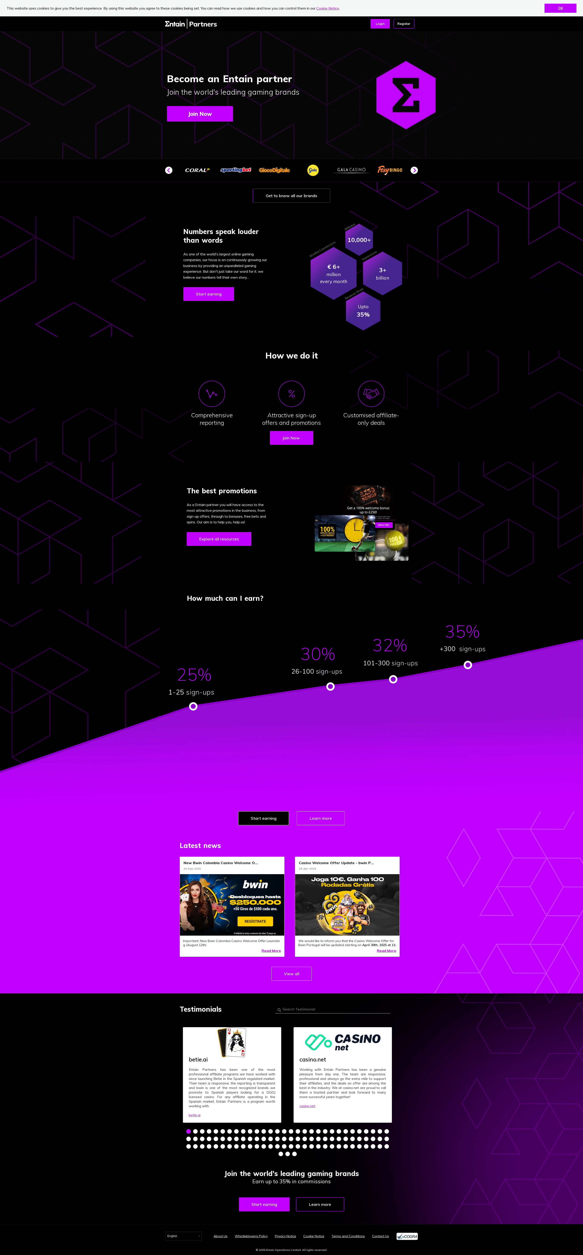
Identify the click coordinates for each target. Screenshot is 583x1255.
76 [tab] (291, 1146)
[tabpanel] (232, 1075)
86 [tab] (359, 1146)
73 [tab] (270, 1146)
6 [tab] (222, 1131)
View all (291, 973)
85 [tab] (352, 1146)
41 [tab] (257, 1139)
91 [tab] (281, 1154)
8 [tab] (236, 1131)
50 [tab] (318, 1139)
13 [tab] (270, 1131)
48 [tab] (304, 1139)
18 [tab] (304, 1131)
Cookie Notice (327, 8)
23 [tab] (339, 1131)
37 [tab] (229, 1139)
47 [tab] (298, 1139)
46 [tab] (291, 1139)
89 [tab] (380, 1146)
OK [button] (560, 8)
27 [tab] (366, 1131)
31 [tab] (188, 1139)
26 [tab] (359, 1131)
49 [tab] (311, 1139)
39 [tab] (243, 1139)
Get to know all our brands (291, 195)
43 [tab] (270, 1139)
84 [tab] (345, 1146)
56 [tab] (359, 1139)
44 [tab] (277, 1139)
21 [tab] (325, 1131)
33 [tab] (202, 1139)
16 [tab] (291, 1131)
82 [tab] (332, 1146)
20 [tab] (318, 1131)
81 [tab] (325, 1146)
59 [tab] (380, 1139)
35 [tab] (216, 1139)
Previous (170, 172)
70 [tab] (250, 1146)
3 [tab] (202, 1131)
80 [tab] (318, 1146)
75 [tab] (284, 1146)
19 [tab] (311, 1131)
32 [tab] (195, 1139)
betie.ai (194, 1115)
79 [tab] (311, 1146)
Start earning (209, 294)
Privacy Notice (285, 1236)
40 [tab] (250, 1139)
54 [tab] (345, 1139)
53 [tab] (339, 1139)
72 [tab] (263, 1146)
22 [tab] (332, 1131)
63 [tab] (202, 1146)
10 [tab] (250, 1131)
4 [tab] (209, 1131)
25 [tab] (352, 1131)
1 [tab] (188, 1131)
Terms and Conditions (348, 1236)
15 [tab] (284, 1131)
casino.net (307, 1106)
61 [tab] (188, 1146)
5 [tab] (216, 1131)
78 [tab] (304, 1146)
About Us (221, 1236)
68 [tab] (236, 1146)
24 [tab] (345, 1131)
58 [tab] (373, 1139)
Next (416, 172)
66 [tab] (222, 1146)
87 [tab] (366, 1146)
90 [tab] (386, 1146)
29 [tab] (380, 1131)
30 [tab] (386, 1131)
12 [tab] (263, 1131)
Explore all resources (219, 539)
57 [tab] (366, 1139)
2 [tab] (195, 1131)
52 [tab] (332, 1139)
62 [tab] (195, 1146)
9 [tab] (243, 1131)
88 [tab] (373, 1146)
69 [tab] (243, 1146)
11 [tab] (257, 1131)
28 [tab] (373, 1131)
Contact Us (380, 1236)
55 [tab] (352, 1139)
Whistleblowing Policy (251, 1236)
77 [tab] (298, 1146)
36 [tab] (222, 1139)
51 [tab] (325, 1139)
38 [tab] (236, 1139)
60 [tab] (386, 1139)
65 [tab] (216, 1146)
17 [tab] (298, 1131)
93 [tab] (294, 1154)
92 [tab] (287, 1154)
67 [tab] (229, 1146)
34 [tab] (209, 1139)
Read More (271, 950)
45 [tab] (284, 1139)
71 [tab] (257, 1146)
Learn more (321, 818)
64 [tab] (209, 1146)
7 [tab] (229, 1131)
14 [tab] (277, 1131)
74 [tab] (277, 1146)
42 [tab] (263, 1139)
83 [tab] (339, 1146)
